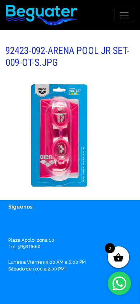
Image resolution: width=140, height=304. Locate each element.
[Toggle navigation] (124, 15)
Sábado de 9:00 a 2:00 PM (36, 269)
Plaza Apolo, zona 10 (31, 240)
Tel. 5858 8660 (24, 246)
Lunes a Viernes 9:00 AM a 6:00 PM (47, 262)
